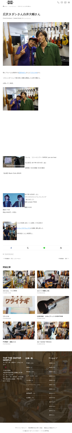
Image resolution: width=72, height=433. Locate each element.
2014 (51, 415)
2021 (52, 385)
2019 (52, 393)
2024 (52, 372)
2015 (52, 411)
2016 (52, 406)
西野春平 (30, 393)
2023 (52, 376)
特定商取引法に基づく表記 (35, 428)
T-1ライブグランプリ (23, 228)
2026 (52, 363)
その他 (29, 380)
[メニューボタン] (69, 2)
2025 (52, 367)
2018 (52, 398)
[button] (11, 248)
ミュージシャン (27, 18)
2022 (52, 380)
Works (30, 372)
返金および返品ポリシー (50, 428)
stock (29, 367)
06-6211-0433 (10, 379)
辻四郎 (30, 398)
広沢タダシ (22, 73)
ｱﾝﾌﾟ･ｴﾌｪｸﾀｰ (32, 376)
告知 (29, 389)
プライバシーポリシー (21, 428)
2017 (52, 402)
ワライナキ (33, 73)
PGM (29, 363)
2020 (52, 389)
